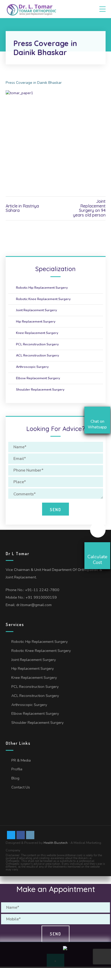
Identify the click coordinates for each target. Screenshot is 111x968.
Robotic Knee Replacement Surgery (43, 299)
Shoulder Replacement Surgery (40, 389)
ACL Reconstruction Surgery (37, 355)
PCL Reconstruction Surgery (37, 344)
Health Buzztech (56, 842)
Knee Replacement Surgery (37, 333)
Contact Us (20, 787)
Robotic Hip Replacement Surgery (42, 287)
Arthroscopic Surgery (32, 366)
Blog (15, 778)
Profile (16, 769)
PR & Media (21, 760)
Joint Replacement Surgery (36, 310)
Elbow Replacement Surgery (38, 378)
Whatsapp (26, 953)
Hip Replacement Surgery (36, 321)
